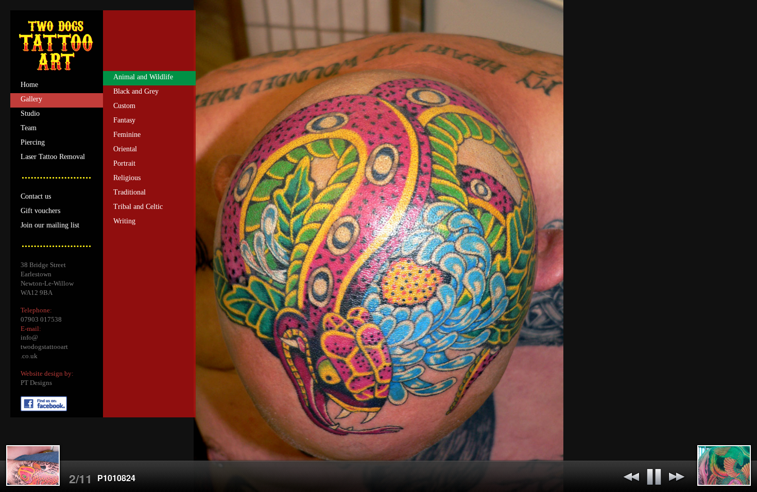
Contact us (36, 196)
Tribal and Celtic (138, 206)
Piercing (33, 142)
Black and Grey (136, 91)
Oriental (125, 149)
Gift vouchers (40, 211)
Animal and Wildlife (143, 77)
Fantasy (124, 120)
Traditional (129, 192)
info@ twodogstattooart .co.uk (44, 347)
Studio (30, 113)
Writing (124, 221)
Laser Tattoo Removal (53, 157)
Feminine (127, 134)
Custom (124, 106)
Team (29, 128)
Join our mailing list (50, 225)
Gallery (31, 99)
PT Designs (36, 382)
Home (29, 85)
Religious (127, 178)
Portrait (124, 163)
